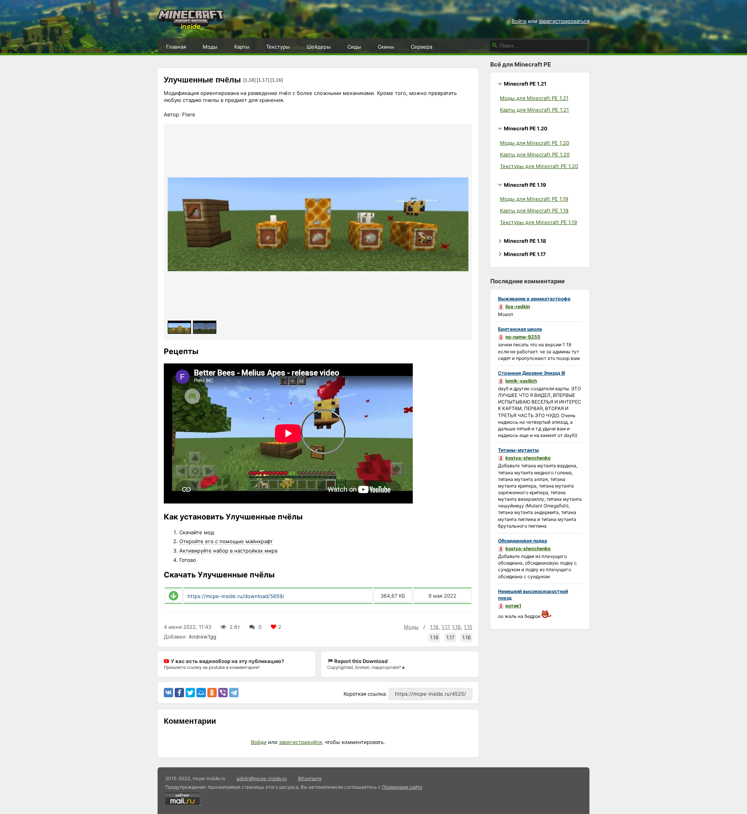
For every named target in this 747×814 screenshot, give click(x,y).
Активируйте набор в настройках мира (228, 550)
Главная (176, 47)
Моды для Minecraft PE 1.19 (534, 199)
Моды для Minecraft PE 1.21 (534, 98)
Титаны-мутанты (518, 450)
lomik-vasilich (521, 381)
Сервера (421, 47)
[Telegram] (233, 692)
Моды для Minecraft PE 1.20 (534, 143)
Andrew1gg (202, 636)
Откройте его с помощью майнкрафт (226, 541)
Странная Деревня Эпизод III (531, 373)
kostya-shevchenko (528, 458)
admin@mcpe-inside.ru (262, 778)
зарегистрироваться (564, 21)
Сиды (354, 47)
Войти (519, 21)
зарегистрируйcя (300, 742)
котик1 (513, 606)
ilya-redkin (517, 306)
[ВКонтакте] (168, 692)
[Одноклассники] (212, 692)
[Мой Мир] (201, 692)
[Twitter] (190, 692)
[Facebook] (179, 692)
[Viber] (223, 692)
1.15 (468, 627)
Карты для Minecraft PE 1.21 (534, 110)
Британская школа (520, 329)
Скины (386, 47)
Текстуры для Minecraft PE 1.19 (538, 222)
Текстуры (278, 47)
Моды (210, 47)
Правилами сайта (402, 787)
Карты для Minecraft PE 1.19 (534, 210)
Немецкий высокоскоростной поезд (533, 594)
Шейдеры (319, 47)
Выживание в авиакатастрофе (534, 299)
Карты (241, 47)
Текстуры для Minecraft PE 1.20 (539, 166)
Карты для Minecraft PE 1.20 (535, 154)
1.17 (445, 627)
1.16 (456, 627)
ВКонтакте (310, 778)
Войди (259, 742)
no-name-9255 (522, 337)
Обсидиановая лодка (522, 541)
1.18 (434, 627)
